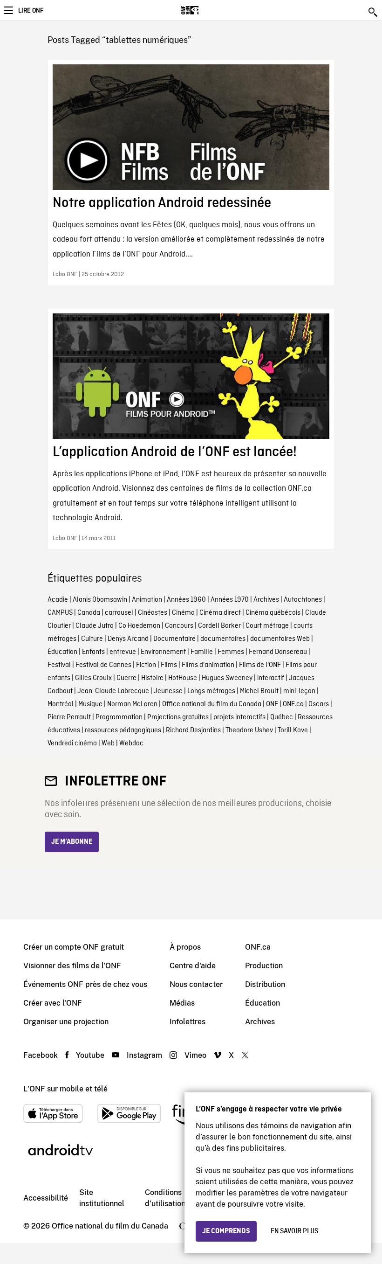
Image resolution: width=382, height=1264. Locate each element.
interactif (270, 678)
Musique (90, 704)
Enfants (93, 652)
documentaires (223, 639)
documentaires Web (280, 639)
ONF (272, 704)
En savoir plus (294, 1231)
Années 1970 (230, 599)
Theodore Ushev (249, 730)
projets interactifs (239, 717)
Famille (202, 652)
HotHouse (182, 678)
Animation (147, 599)
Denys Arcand (128, 639)
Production (264, 965)
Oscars (318, 704)
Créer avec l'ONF (52, 1003)
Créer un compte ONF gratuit (73, 947)
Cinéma (183, 613)
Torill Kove (293, 730)
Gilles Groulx (93, 678)
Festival (59, 665)
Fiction (146, 665)
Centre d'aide (193, 965)
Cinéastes (152, 613)
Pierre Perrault (69, 717)
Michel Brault (259, 691)
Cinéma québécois (273, 613)
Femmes (231, 652)
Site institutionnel (101, 1198)
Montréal (61, 704)
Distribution (265, 984)
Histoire (152, 678)
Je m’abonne (71, 842)
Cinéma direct (220, 613)
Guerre (126, 678)
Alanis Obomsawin (100, 599)
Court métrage (267, 626)
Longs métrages (211, 691)
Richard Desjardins (193, 730)
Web (108, 743)
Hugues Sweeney (227, 678)
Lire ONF (30, 11)
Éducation (62, 652)
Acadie (58, 599)
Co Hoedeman (139, 626)
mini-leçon (299, 691)
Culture (92, 639)
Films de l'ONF (260, 665)
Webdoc (131, 743)
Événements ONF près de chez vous (85, 984)
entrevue (122, 652)
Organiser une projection (66, 1021)
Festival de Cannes (103, 665)
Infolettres (187, 1021)
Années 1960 (186, 599)
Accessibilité (45, 1198)
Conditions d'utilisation (165, 1198)
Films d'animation (208, 665)
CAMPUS (60, 613)
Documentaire (174, 639)
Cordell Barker (219, 626)
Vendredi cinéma (72, 743)
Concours (179, 626)
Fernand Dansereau (278, 652)
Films (169, 665)
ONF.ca (293, 704)
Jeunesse (168, 691)
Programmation (119, 717)
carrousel (119, 613)
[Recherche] (373, 12)
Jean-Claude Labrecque (113, 691)
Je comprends (226, 1231)
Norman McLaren (132, 704)
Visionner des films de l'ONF (72, 965)
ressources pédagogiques (123, 730)
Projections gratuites (178, 717)
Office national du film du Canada (211, 704)
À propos (185, 947)
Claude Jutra (94, 626)
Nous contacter (196, 984)
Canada (88, 613)
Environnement (163, 652)
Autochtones (303, 599)
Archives (266, 599)
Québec (281, 717)
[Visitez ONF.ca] (206, 10)
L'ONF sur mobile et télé (65, 1088)
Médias (182, 1003)
